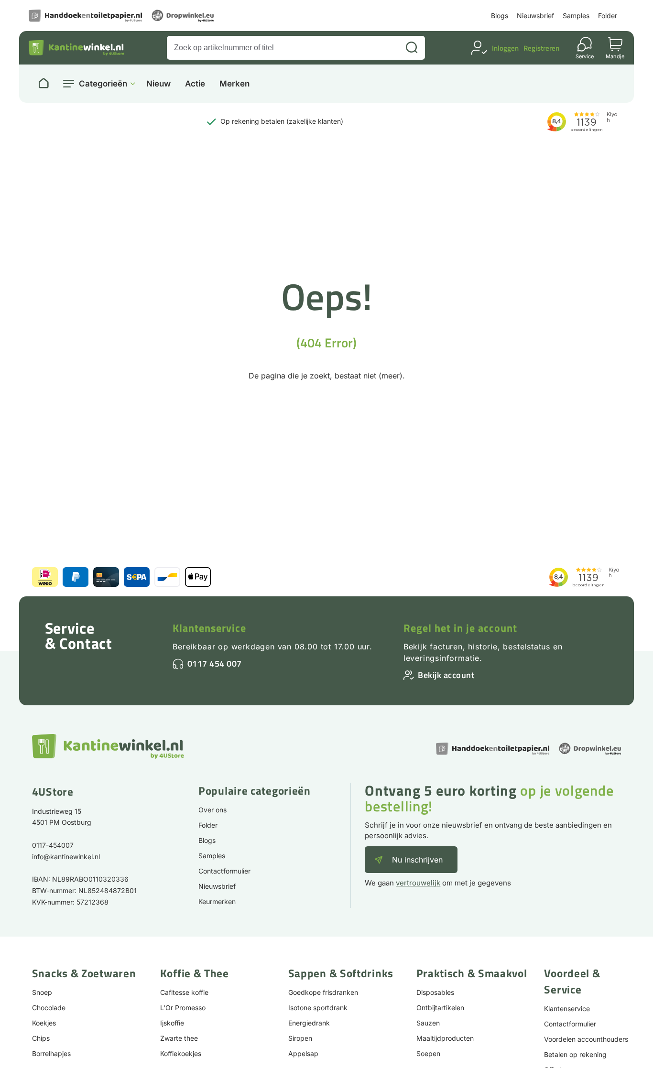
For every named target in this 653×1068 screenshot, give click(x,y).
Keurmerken (217, 901)
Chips (41, 1038)
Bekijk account (446, 675)
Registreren (541, 48)
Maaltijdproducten (445, 1038)
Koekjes (44, 1023)
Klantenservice (209, 628)
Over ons (212, 810)
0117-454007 (53, 845)
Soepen (428, 1053)
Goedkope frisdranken (323, 992)
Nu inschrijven (417, 859)
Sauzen (428, 1023)
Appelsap (303, 1053)
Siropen (300, 1038)
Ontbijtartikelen (440, 1007)
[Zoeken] (411, 48)
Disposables (435, 992)
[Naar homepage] (43, 84)
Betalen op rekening (575, 1054)
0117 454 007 (214, 663)
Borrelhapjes (51, 1053)
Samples (576, 15)
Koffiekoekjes (180, 1053)
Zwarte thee (179, 1038)
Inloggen (505, 48)
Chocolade (48, 1007)
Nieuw (158, 84)
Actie (195, 84)
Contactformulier (224, 871)
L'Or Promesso (183, 1007)
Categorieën (103, 83)
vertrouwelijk (418, 882)
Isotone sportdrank (318, 1007)
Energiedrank (309, 1023)
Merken (234, 84)
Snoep (42, 992)
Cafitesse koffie (184, 992)
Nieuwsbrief (535, 15)
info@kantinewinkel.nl (66, 856)
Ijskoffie (172, 1023)
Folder (607, 15)
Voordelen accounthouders (586, 1039)
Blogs (499, 15)
